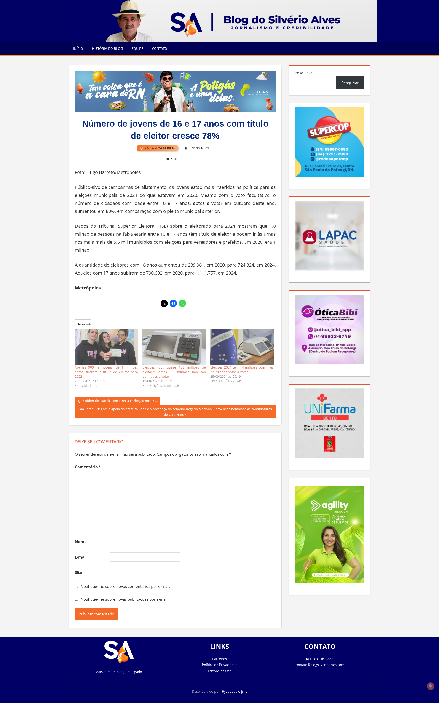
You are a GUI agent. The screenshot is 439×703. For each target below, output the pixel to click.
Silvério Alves (199, 148)
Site (78, 572)
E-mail (81, 557)
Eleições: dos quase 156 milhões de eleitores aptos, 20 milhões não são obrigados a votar (174, 372)
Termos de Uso (219, 670)
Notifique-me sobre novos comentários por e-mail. (125, 586)
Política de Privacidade (219, 664)
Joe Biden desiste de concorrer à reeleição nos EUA (118, 401)
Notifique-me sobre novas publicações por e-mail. (124, 599)
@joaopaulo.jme (234, 691)
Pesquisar (303, 72)
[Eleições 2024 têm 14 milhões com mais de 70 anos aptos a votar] (242, 347)
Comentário (88, 466)
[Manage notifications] (430, 686)
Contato (159, 48)
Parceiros (219, 658)
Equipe (137, 48)
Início (78, 48)
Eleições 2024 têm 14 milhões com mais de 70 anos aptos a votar (242, 369)
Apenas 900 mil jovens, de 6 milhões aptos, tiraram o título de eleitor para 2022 (106, 372)
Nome (81, 541)
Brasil (175, 158)
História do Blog (107, 48)
